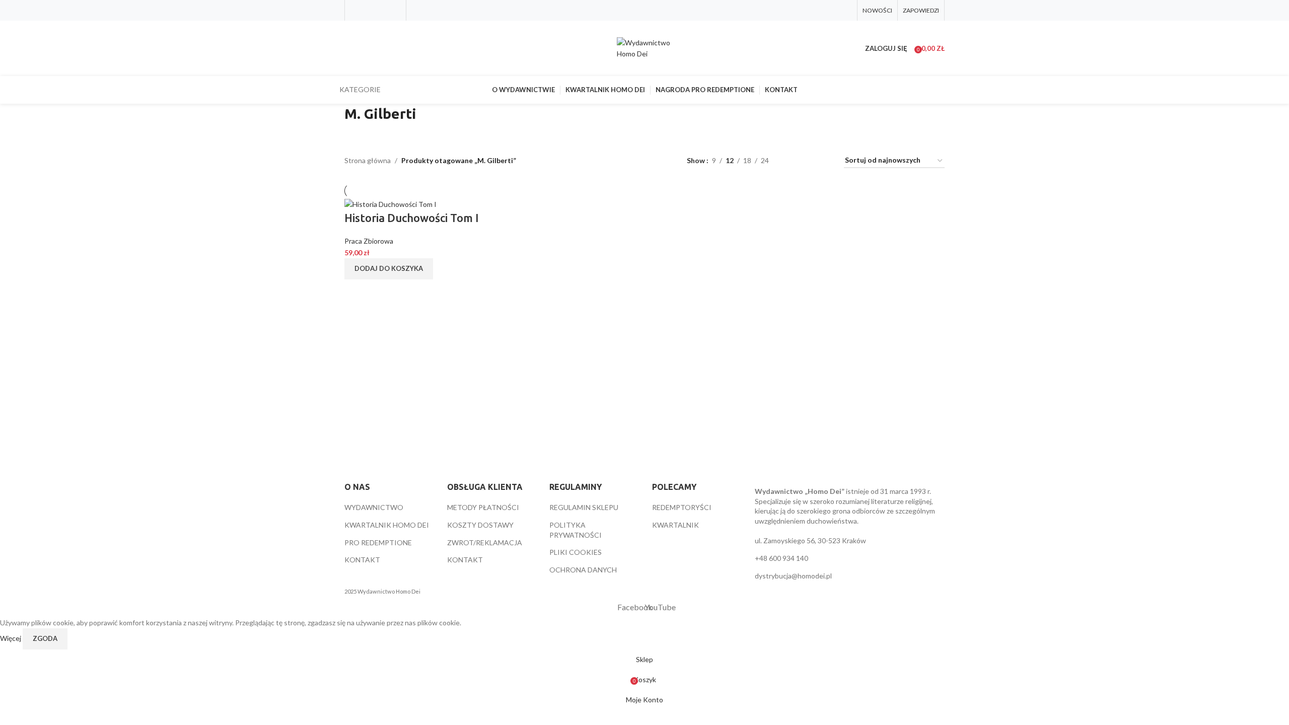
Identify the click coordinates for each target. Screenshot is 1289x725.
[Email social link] (382, 10)
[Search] (344, 48)
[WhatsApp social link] (394, 10)
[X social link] (369, 10)
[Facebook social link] (356, 10)
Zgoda (45, 638)
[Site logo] (644, 47)
